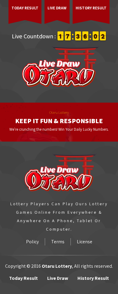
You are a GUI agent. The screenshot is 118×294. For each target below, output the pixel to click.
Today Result (24, 8)
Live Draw (57, 8)
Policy (32, 241)
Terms (57, 241)
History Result (91, 8)
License (84, 241)
